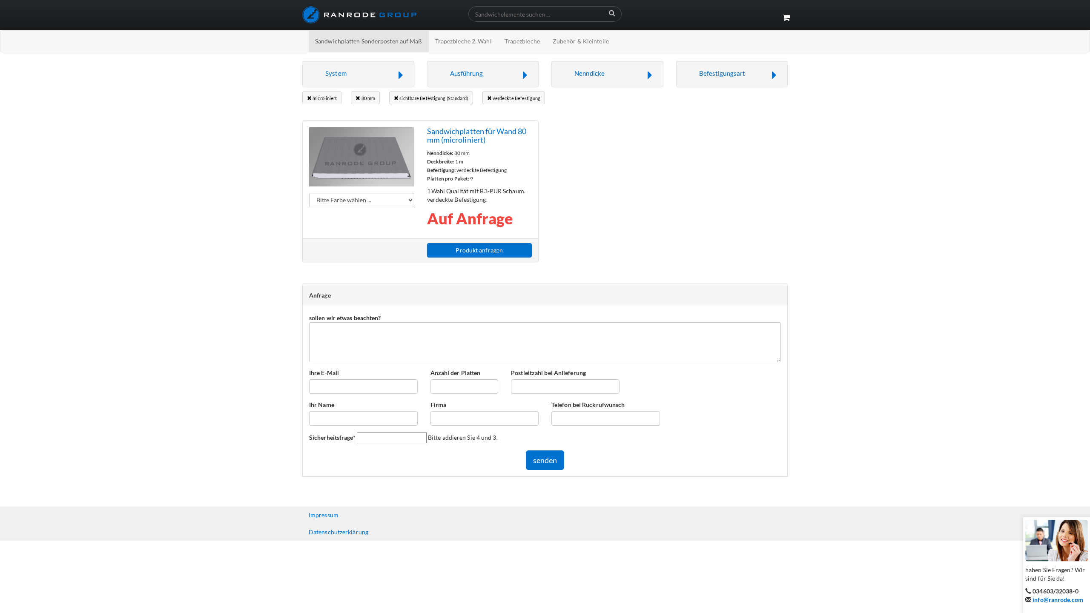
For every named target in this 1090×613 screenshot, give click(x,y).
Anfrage (320, 295)
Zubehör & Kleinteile (581, 41)
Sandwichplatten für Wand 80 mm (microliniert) (477, 135)
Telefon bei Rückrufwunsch (588, 404)
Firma (438, 404)
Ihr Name (321, 404)
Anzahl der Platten (455, 372)
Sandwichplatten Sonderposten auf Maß (368, 41)
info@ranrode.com (1058, 599)
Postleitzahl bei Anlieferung (548, 372)
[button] (358, 74)
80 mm (368, 98)
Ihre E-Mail (324, 372)
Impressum (323, 514)
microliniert (324, 98)
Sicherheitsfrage (332, 437)
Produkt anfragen (479, 250)
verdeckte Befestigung (516, 98)
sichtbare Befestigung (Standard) (433, 98)
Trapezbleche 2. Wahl (463, 41)
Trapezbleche (522, 41)
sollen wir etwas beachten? (345, 317)
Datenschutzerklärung (338, 532)
